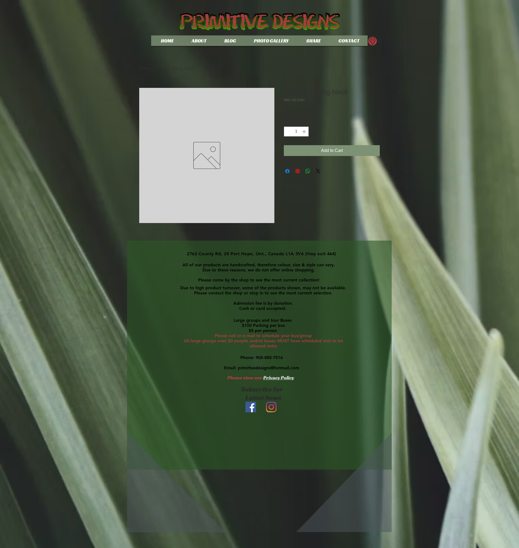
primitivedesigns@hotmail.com (268, 367)
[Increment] (304, 131)
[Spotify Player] (261, 486)
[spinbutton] (296, 131)
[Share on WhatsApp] (308, 171)
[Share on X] (318, 171)
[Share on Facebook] (287, 171)
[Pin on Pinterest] (297, 171)
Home (145, 68)
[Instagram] (271, 407)
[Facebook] (250, 407)
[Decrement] (288, 131)
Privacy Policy (278, 377)
